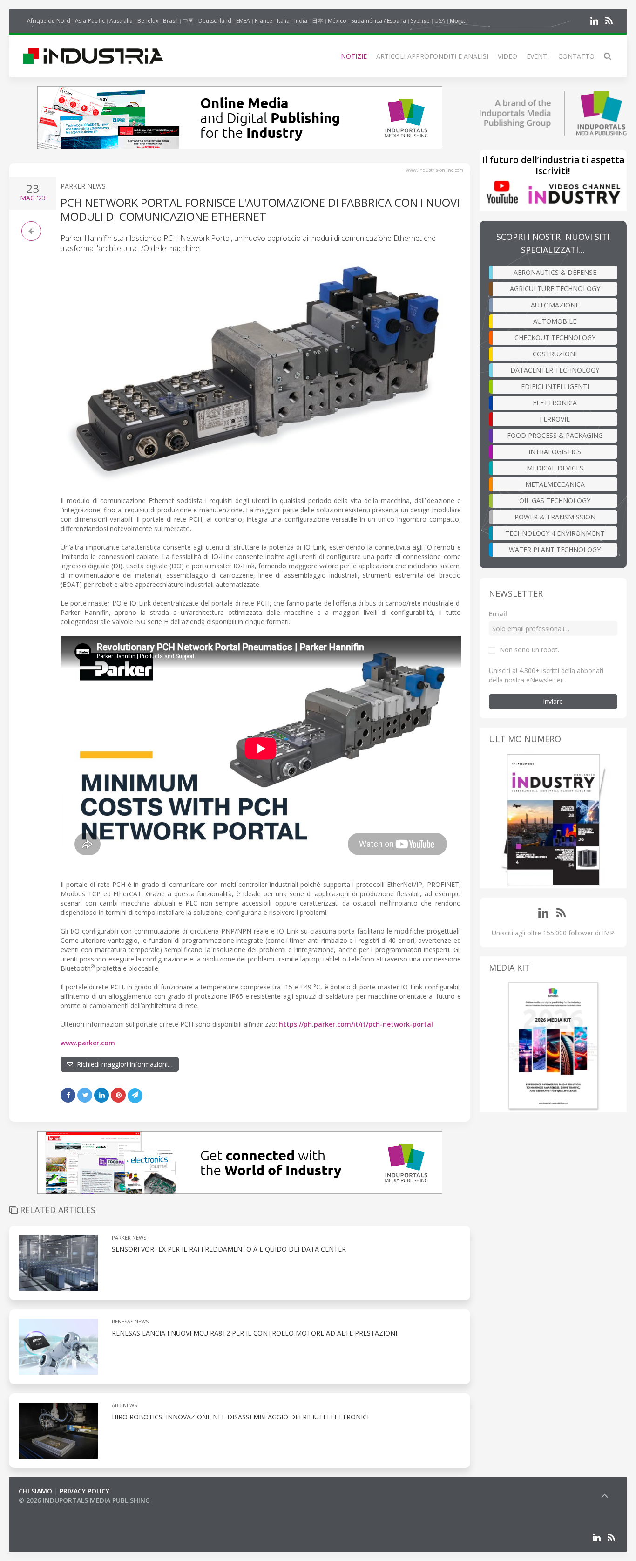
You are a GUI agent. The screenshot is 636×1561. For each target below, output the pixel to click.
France (263, 21)
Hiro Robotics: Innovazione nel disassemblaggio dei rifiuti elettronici (240, 1416)
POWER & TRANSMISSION (554, 516)
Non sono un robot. (529, 649)
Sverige (420, 21)
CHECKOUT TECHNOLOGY (554, 337)
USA (439, 21)
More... (459, 21)
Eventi (538, 56)
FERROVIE (555, 419)
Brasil (170, 21)
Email (498, 613)
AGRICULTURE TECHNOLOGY (555, 288)
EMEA (243, 21)
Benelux (147, 21)
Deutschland (214, 21)
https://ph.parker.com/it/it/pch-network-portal (356, 1024)
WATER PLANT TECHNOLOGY (555, 549)
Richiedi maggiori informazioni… (123, 1064)
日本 (317, 21)
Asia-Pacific (90, 21)
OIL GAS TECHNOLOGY (554, 500)
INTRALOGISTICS (554, 451)
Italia (283, 21)
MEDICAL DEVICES (555, 468)
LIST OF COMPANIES (50, 1509)
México (337, 21)
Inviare (553, 701)
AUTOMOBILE (554, 321)
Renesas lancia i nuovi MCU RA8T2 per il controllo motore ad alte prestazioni (254, 1333)
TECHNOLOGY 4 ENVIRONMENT (555, 533)
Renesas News (130, 1321)
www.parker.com (88, 1042)
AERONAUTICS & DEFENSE (555, 272)
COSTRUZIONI (555, 353)
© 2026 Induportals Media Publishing (84, 1500)
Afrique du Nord (48, 21)
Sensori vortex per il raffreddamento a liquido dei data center (229, 1249)
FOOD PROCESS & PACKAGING (555, 435)
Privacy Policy (84, 1490)
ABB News (124, 1405)
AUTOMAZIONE (555, 304)
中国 (188, 21)
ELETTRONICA (555, 402)
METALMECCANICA (555, 484)
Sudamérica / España (378, 21)
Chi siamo (35, 1490)
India (300, 21)
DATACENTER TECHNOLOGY (554, 370)
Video (507, 56)
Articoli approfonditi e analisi (432, 56)
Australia (121, 21)
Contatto (576, 56)
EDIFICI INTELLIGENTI (555, 386)
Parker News (83, 186)
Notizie (354, 56)
